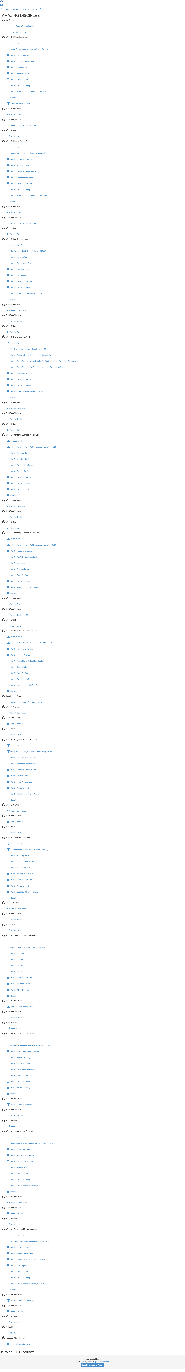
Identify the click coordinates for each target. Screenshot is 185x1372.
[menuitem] (1, 6)
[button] (1, 2)
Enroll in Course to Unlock (92, 1365)
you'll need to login (102, 1361)
